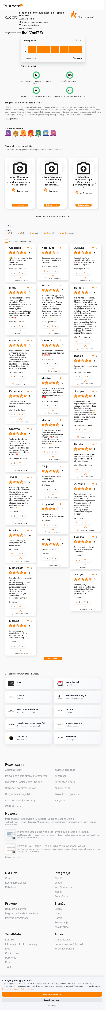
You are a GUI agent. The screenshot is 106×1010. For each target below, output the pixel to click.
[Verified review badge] (28, 248)
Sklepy (58, 908)
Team (8, 966)
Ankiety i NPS (62, 788)
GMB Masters (13, 806)
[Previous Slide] (7, 182)
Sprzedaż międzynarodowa (20, 788)
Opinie (38, 216)
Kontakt (9, 939)
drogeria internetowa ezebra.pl (35, 22)
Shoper (59, 882)
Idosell (58, 891)
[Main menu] (99, 5)
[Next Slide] (95, 182)
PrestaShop (61, 896)
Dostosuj (52, 1006)
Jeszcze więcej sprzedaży (20, 800)
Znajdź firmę (62, 927)
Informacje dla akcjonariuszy (21, 944)
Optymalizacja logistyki (18, 794)
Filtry (10, 226)
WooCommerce (64, 887)
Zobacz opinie (19, 205)
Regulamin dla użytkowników (21, 913)
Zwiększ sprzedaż (65, 769)
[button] (88, 17)
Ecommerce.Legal (15, 882)
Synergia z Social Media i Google (23, 782)
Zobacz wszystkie (13, 857)
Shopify (59, 878)
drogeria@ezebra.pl (30, 25)
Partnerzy (10, 957)
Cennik (9, 878)
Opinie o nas (12, 953)
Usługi (58, 913)
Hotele (58, 917)
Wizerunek (60, 775)
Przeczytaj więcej (11, 119)
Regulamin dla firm (15, 908)
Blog (7, 948)
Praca (8, 962)
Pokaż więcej (53, 658)
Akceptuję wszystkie (52, 994)
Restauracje (61, 922)
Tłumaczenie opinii (65, 782)
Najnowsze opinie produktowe (57, 216)
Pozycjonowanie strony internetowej (26, 775)
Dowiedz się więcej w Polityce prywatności (20, 989)
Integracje (60, 800)
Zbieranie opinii (13, 769)
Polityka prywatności (17, 917)
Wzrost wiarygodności (67, 794)
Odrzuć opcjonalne (52, 1000)
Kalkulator (11, 887)
